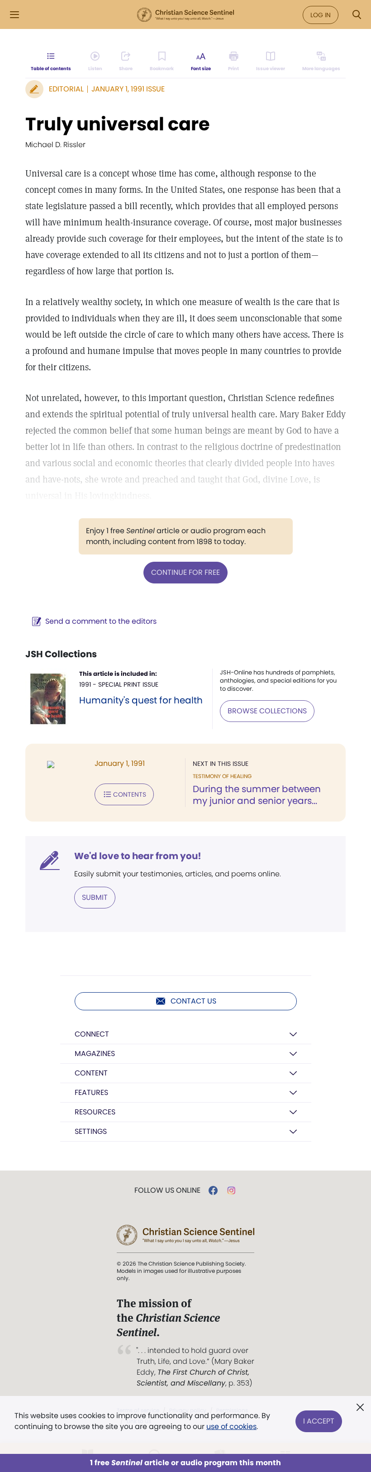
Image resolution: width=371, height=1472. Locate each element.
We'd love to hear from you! (137, 856)
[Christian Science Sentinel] (185, 15)
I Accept (318, 1421)
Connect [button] (92, 1034)
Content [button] (91, 1073)
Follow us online (167, 1190)
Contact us (193, 1001)
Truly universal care (117, 124)
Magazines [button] (95, 1053)
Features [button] (91, 1092)
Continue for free (185, 572)
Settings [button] (91, 1131)
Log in (320, 14)
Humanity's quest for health (141, 700)
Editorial (66, 89)
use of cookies (231, 1426)
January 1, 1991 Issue (128, 89)
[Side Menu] (14, 15)
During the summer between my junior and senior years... (257, 795)
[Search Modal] (356, 15)
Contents (129, 794)
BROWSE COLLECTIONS (267, 711)
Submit (95, 897)
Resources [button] (95, 1112)
